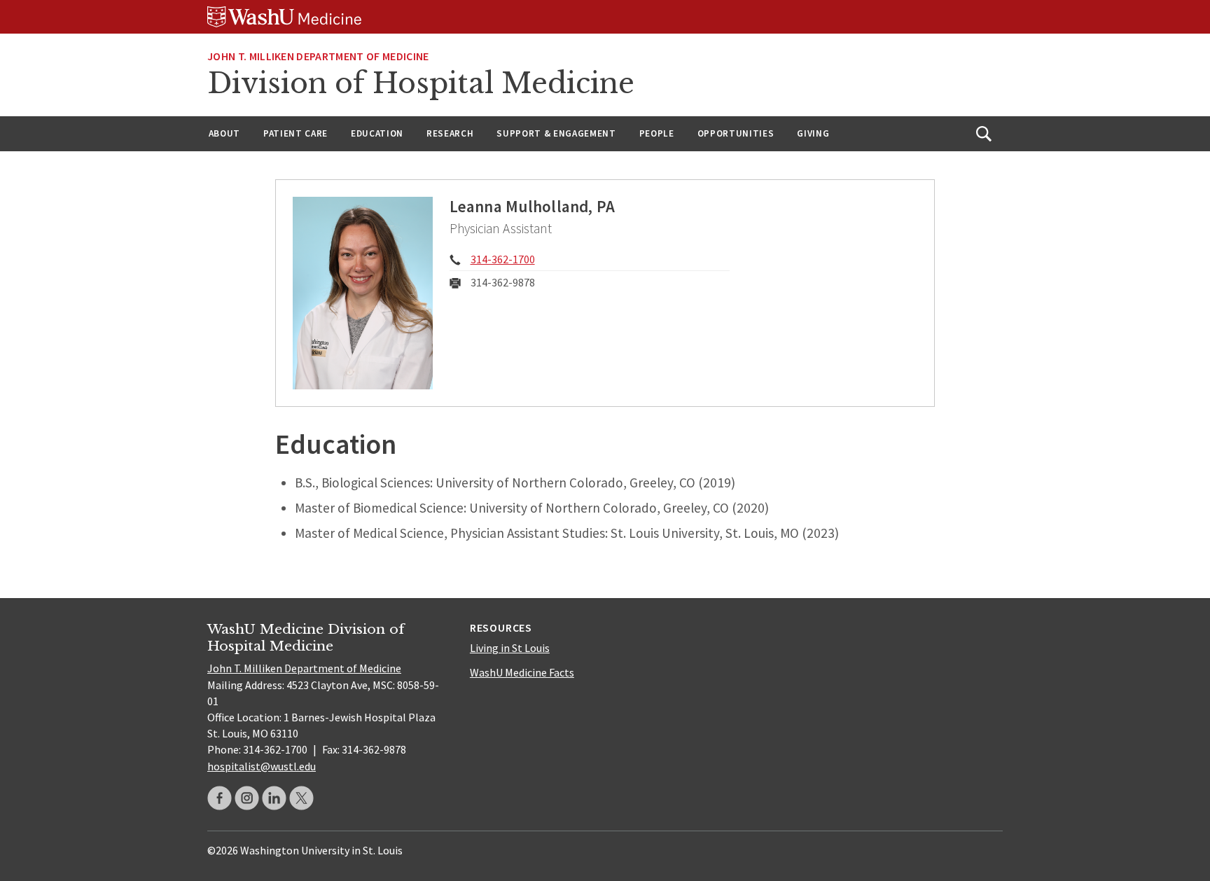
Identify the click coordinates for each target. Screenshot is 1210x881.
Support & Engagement (556, 133)
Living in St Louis (510, 648)
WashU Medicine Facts (522, 672)
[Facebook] (219, 798)
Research (449, 133)
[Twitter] (301, 798)
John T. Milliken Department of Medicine (304, 668)
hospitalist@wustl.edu (261, 766)
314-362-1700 (503, 259)
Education (377, 133)
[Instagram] (247, 798)
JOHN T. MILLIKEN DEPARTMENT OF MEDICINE (318, 56)
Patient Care (295, 133)
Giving (813, 133)
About (224, 133)
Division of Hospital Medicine (420, 83)
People (656, 133)
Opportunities (735, 133)
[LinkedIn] (274, 798)
